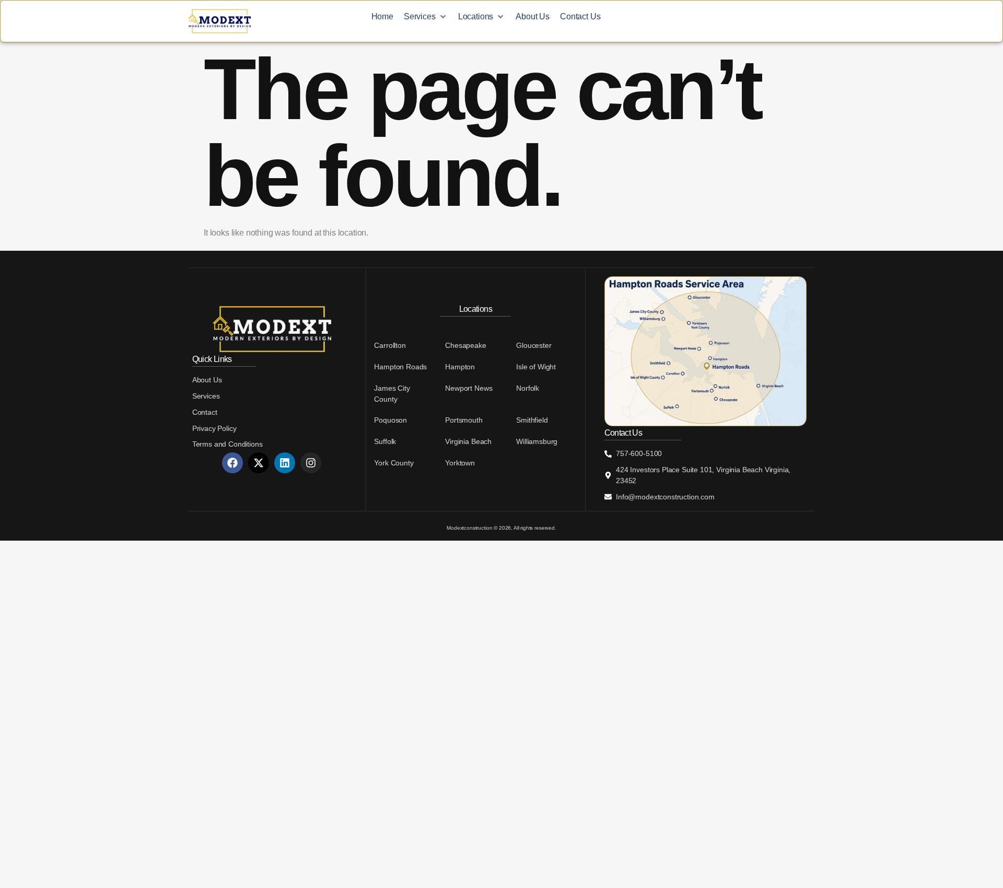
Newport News (468, 388)
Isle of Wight (536, 367)
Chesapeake (465, 345)
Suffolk (385, 441)
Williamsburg (536, 441)
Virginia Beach (468, 441)
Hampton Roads (400, 367)
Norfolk (527, 388)
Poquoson (390, 420)
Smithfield (531, 420)
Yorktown (460, 463)
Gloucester (533, 345)
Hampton (460, 367)
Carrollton (389, 345)
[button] (426, 17)
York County (393, 463)
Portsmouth (463, 420)
